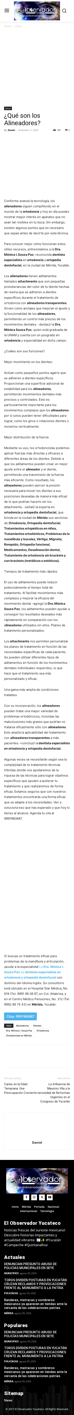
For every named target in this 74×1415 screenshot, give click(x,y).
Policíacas (11, 1293)
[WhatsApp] (55, 139)
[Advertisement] (37, 67)
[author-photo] (37, 1137)
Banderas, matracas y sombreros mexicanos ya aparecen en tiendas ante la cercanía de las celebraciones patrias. (35, 1304)
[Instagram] (34, 1197)
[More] (65, 139)
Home (7, 26)
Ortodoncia (43, 1030)
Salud (18, 26)
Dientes (37, 1025)
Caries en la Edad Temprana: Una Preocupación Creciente (20, 1088)
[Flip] (8, 139)
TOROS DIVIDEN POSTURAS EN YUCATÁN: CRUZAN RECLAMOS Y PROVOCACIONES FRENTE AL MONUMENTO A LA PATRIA (35, 1284)
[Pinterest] (46, 139)
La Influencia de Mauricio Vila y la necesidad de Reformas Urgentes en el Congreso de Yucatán (53, 1092)
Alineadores (22, 1025)
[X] (36, 139)
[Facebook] (27, 139)
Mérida (8, 1313)
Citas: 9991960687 (20, 1016)
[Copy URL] (18, 139)
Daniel (11, 130)
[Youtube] (50, 1197)
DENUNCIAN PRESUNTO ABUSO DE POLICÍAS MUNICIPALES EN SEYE (30, 1266)
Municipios (11, 1273)
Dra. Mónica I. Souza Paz (19, 1030)
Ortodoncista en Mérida (19, 1035)
